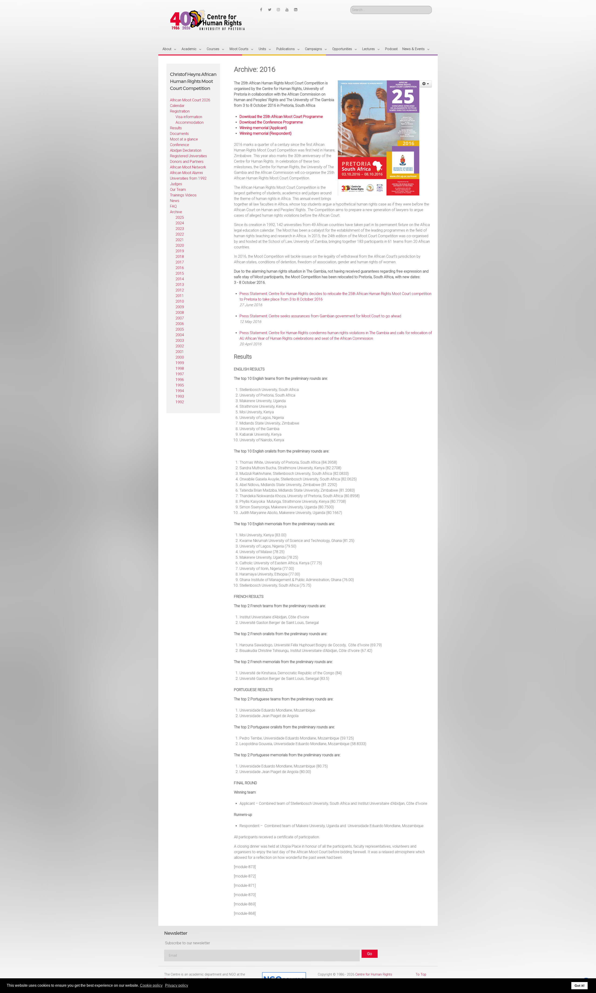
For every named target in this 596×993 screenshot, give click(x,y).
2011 (180, 296)
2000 (180, 357)
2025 (180, 217)
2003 (180, 340)
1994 (180, 391)
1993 (180, 396)
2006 (180, 324)
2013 (180, 284)
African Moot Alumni (186, 173)
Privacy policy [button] (176, 985)
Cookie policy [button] (151, 985)
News (174, 201)
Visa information (189, 117)
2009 (180, 307)
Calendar (177, 105)
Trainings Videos (183, 195)
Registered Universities (188, 156)
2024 (180, 223)
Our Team (178, 189)
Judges (176, 184)
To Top (421, 974)
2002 (180, 346)
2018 (180, 256)
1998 (180, 368)
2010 (180, 301)
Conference (179, 145)
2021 (180, 240)
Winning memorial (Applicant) (263, 128)
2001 (180, 351)
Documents (179, 133)
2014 (180, 279)
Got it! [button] (580, 985)
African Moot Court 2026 (190, 100)
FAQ (173, 206)
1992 (180, 402)
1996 (180, 379)
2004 (180, 335)
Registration (180, 111)
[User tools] (425, 83)
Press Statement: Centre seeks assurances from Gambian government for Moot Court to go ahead (320, 316)
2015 (180, 273)
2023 (180, 228)
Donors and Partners (186, 161)
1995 (180, 385)
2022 (180, 234)
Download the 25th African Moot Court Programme (281, 116)
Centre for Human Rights (373, 974)
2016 (180, 268)
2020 (180, 245)
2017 (180, 262)
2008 (180, 312)
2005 (180, 329)
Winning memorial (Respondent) (265, 133)
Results (176, 128)
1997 (180, 374)
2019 (180, 251)
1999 (180, 363)
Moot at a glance (184, 139)
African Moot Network (188, 167)
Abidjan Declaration (185, 150)
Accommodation (189, 122)
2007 (180, 318)
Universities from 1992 (188, 178)
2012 (180, 290)
